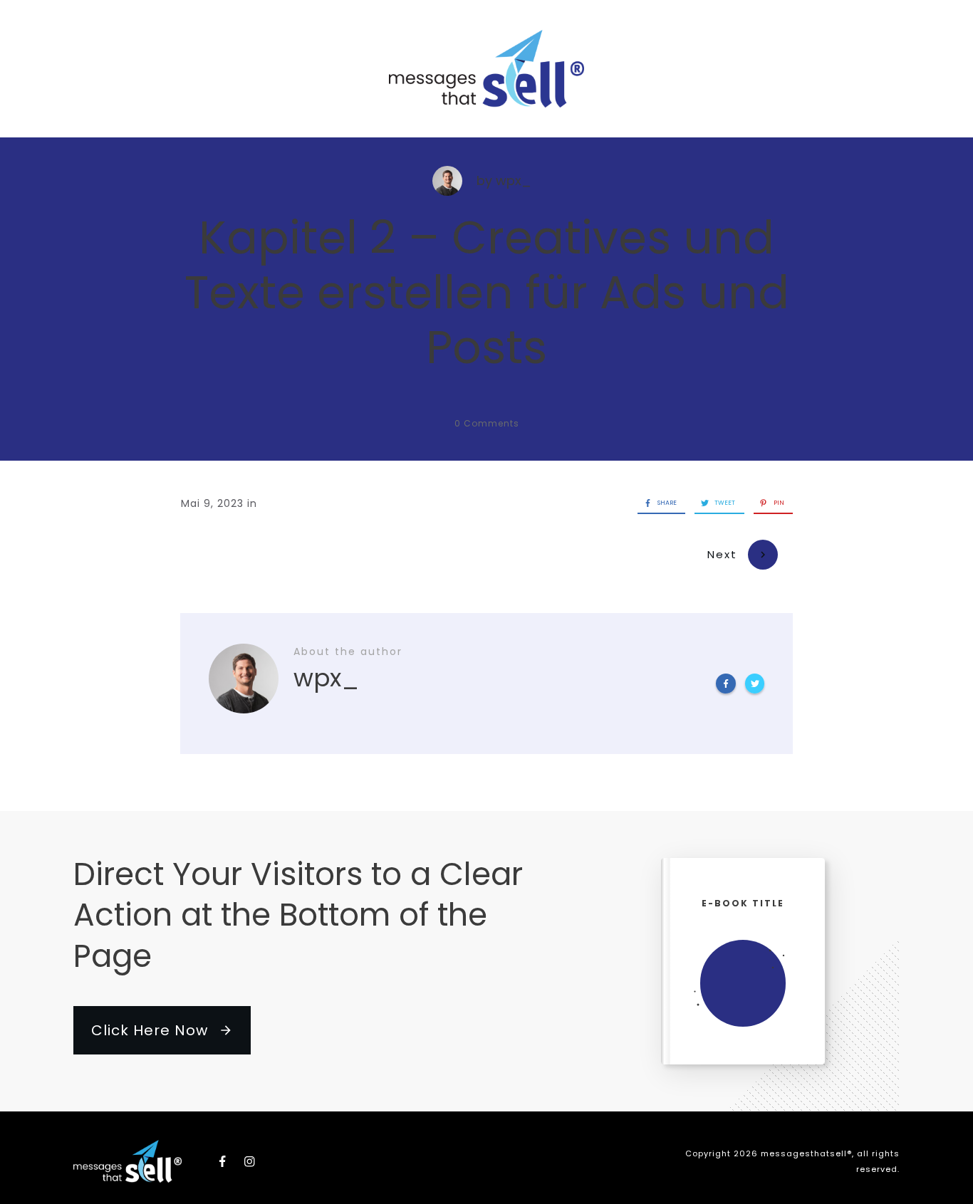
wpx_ (513, 180)
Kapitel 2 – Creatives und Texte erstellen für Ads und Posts (486, 292)
